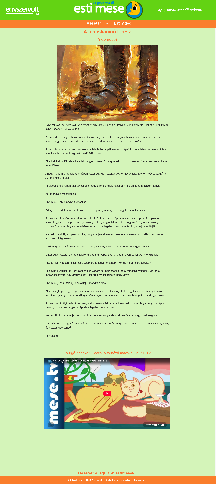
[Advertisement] (20, 71)
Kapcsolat (139, 480)
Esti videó (122, 23)
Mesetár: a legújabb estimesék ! (107, 473)
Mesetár (93, 23)
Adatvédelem (75, 480)
